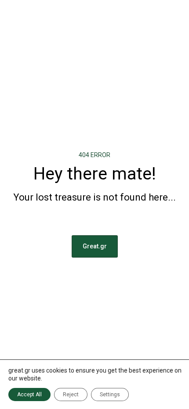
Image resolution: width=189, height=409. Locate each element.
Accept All (29, 394)
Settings (110, 394)
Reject (71, 394)
